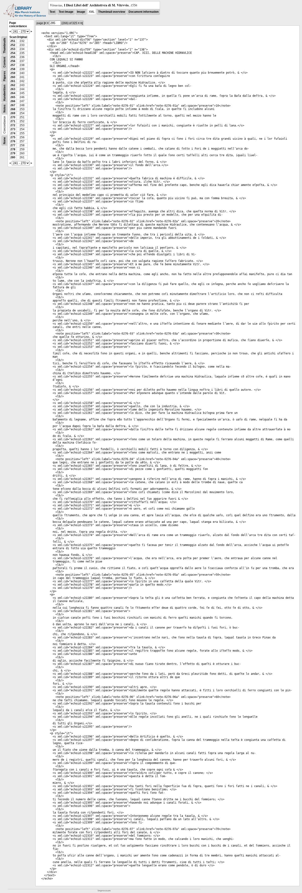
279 (12, 153)
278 (12, 149)
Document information (144, 11)
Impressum (104, 890)
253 (12, 49)
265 (12, 97)
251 (12, 41)
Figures (4, 76)
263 (12, 89)
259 (12, 73)
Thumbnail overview (111, 11)
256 (12, 61)
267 (12, 105)
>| (81, 23)
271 (12, 121)
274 (12, 133)
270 (12, 117)
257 (12, 65)
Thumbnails (4, 45)
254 (12, 53)
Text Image (66, 11)
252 (12, 45)
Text (52, 11)
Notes (4, 109)
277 (12, 145)
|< (45, 23)
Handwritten (4, 93)
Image (81, 11)
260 (12, 77)
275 (12, 137)
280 (12, 157)
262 (12, 85)
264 (12, 93)
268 (12, 109)
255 (12, 57)
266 (12, 101)
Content (4, 62)
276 (12, 141)
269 (12, 113)
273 (12, 129)
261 (12, 81)
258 (12, 69)
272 (12, 125)
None (4, 140)
